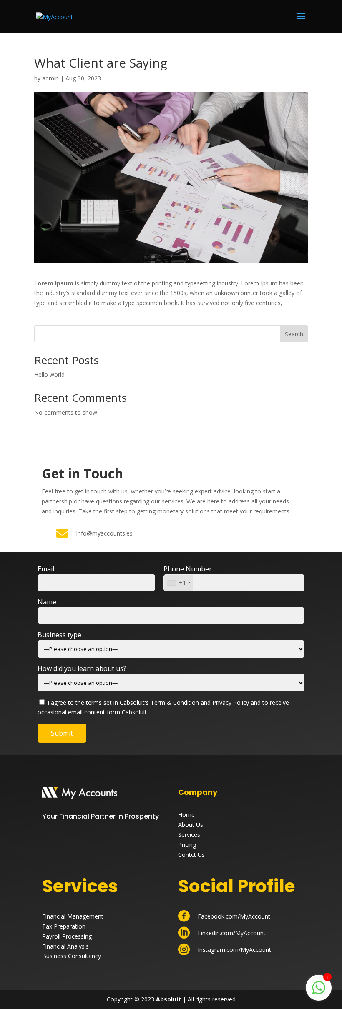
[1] (318, 992)
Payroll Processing (67, 936)
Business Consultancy (71, 956)
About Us (190, 825)
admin (50, 78)
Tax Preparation (64, 926)
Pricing (187, 845)
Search (294, 334)
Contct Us (191, 855)
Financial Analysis (65, 946)
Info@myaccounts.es (104, 533)
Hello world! (50, 374)
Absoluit (168, 999)
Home (186, 815)
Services (189, 835)
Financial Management (72, 916)
